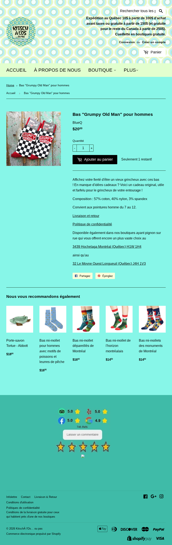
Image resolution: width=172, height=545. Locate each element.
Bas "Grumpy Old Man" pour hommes (44, 85)
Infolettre (11, 497)
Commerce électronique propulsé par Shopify (33, 533)
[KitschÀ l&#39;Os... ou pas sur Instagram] (161, 497)
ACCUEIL (16, 70)
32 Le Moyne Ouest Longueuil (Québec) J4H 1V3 (109, 263)
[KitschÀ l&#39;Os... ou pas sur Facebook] (145, 497)
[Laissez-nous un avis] (83, 451)
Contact (25, 497)
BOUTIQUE (101, 70)
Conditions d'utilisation (19, 502)
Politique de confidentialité (92, 224)
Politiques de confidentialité (23, 507)
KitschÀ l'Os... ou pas (29, 528)
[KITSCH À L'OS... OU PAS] (82, 456)
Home (10, 85)
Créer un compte (154, 42)
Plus (130, 70)
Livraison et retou (85, 216)
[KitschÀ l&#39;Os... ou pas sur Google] (153, 497)
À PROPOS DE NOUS (57, 70)
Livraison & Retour (45, 497)
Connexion (127, 42)
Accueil (10, 93)
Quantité (78, 140)
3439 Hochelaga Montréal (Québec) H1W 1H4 (107, 246)
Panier (156, 52)
